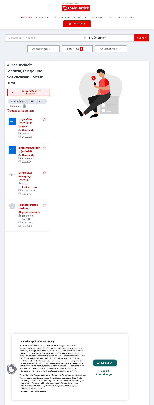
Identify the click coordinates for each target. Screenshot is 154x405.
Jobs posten (80, 17)
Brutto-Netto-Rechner (122, 17)
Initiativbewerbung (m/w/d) (29, 149)
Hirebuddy (28, 130)
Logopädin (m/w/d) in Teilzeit (25, 123)
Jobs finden (26, 17)
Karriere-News (98, 17)
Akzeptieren (105, 362)
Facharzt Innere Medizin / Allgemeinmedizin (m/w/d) (29, 210)
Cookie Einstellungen (104, 372)
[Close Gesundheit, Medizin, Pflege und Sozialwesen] (24, 106)
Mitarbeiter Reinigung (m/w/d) (25, 176)
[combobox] (43, 38)
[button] (11, 369)
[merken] (44, 120)
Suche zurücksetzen (22, 110)
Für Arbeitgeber (61, 17)
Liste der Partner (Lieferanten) (33, 391)
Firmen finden (42, 17)
